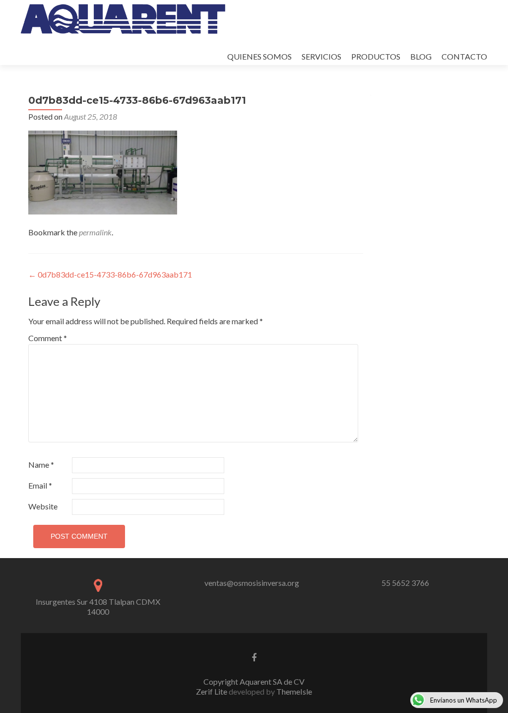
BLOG (421, 56)
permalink (95, 232)
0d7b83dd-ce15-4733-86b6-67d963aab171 (110, 274)
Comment (47, 338)
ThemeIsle (294, 691)
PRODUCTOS (375, 56)
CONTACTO (464, 56)
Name (41, 464)
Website (43, 506)
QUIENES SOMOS (259, 56)
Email (40, 485)
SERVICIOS (321, 56)
